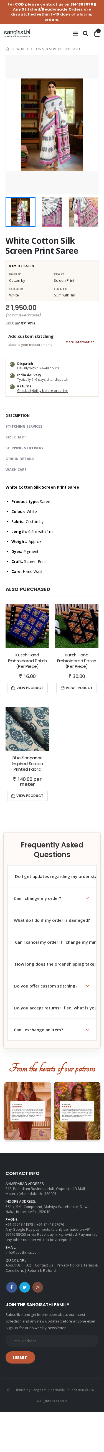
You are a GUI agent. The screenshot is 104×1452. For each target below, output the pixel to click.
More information (80, 342)
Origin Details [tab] (20, 458)
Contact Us (44, 1265)
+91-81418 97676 (50, 1224)
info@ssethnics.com (23, 1252)
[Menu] (75, 33)
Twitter (24, 1287)
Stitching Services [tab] (24, 426)
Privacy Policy (68, 1265)
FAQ (28, 1265)
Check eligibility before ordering (42, 390)
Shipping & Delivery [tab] (25, 447)
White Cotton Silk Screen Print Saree (42, 245)
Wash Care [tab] (16, 469)
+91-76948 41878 (19, 1224)
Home (8, 49)
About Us (13, 1265)
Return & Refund (41, 1270)
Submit (19, 1357)
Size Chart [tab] (16, 437)
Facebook (11, 1287)
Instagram (37, 1287)
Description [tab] (18, 415)
